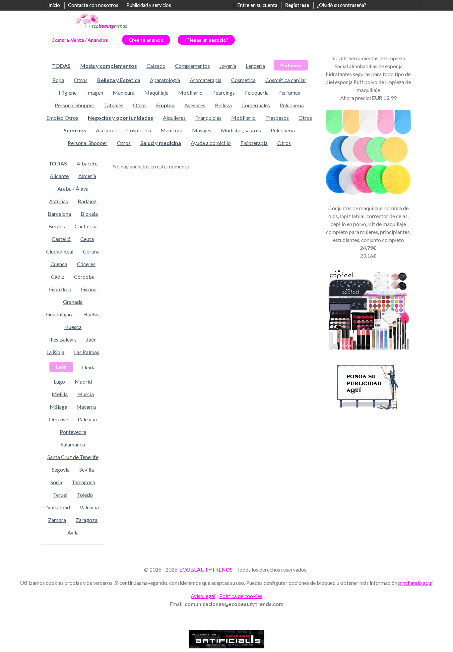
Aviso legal (203, 596)
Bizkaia (89, 213)
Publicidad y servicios (148, 5)
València (89, 507)
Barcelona (59, 213)
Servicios (75, 130)
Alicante (59, 176)
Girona (89, 289)
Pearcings (223, 92)
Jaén (91, 339)
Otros (81, 80)
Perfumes (290, 65)
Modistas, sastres (241, 130)
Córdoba (84, 276)
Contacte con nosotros (93, 5)
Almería (87, 176)
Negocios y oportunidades (120, 118)
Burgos (56, 226)
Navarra (86, 406)
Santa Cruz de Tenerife (72, 457)
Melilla (60, 394)
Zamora (57, 520)
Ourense (58, 419)
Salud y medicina (160, 143)
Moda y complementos (108, 66)
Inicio (54, 5)
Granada (73, 302)
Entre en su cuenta (257, 5)
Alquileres (174, 118)
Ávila (73, 532)
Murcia (85, 394)
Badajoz (87, 201)
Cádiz (57, 276)
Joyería (228, 66)
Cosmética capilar (285, 80)
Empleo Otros (62, 118)
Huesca (73, 327)
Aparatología (165, 80)
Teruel (60, 494)
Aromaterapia (206, 80)
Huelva (91, 314)
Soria (56, 482)
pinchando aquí (415, 583)
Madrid (83, 381)
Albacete (87, 163)
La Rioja (55, 352)
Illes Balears (63, 339)
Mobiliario (190, 92)
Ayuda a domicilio (211, 143)
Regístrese (297, 5)
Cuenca (58, 264)
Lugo (59, 381)
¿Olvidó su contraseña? (341, 5)
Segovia (61, 469)
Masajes (201, 130)
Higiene (68, 92)
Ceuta (87, 239)
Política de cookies (240, 596)
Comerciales (255, 105)
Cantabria (86, 226)
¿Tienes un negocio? (206, 40)
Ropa (58, 80)
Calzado (156, 66)
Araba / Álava (73, 188)
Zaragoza (86, 520)
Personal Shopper (75, 105)
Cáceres (86, 264)
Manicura (124, 92)
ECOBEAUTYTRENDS (205, 569)
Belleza (223, 105)
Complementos (192, 66)
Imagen (94, 92)
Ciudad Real (59, 251)
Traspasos (277, 118)
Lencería (255, 66)
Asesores (194, 105)
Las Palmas (86, 352)
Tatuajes (113, 105)
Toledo (85, 494)
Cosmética (243, 80)
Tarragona (83, 482)
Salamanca (73, 444)
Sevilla (86, 469)
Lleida (89, 367)
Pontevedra (73, 432)
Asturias (58, 201)
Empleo (165, 105)
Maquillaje (156, 92)
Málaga (58, 406)
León (61, 367)
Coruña (91, 251)
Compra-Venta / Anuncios (79, 40)
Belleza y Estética (118, 80)
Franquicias (208, 118)
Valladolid (58, 507)
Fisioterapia (254, 143)
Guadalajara (60, 314)
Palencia (87, 419)
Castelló (61, 239)
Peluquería (256, 92)
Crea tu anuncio (146, 40)
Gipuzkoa (60, 289)
